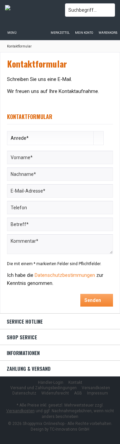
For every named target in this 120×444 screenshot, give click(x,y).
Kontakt (75, 382)
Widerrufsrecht (55, 393)
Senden (92, 300)
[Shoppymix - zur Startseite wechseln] (30, 10)
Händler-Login (50, 382)
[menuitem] (108, 28)
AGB (78, 393)
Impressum (97, 393)
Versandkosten (96, 387)
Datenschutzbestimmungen (65, 275)
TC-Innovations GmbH (69, 429)
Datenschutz (24, 393)
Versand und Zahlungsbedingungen (43, 387)
